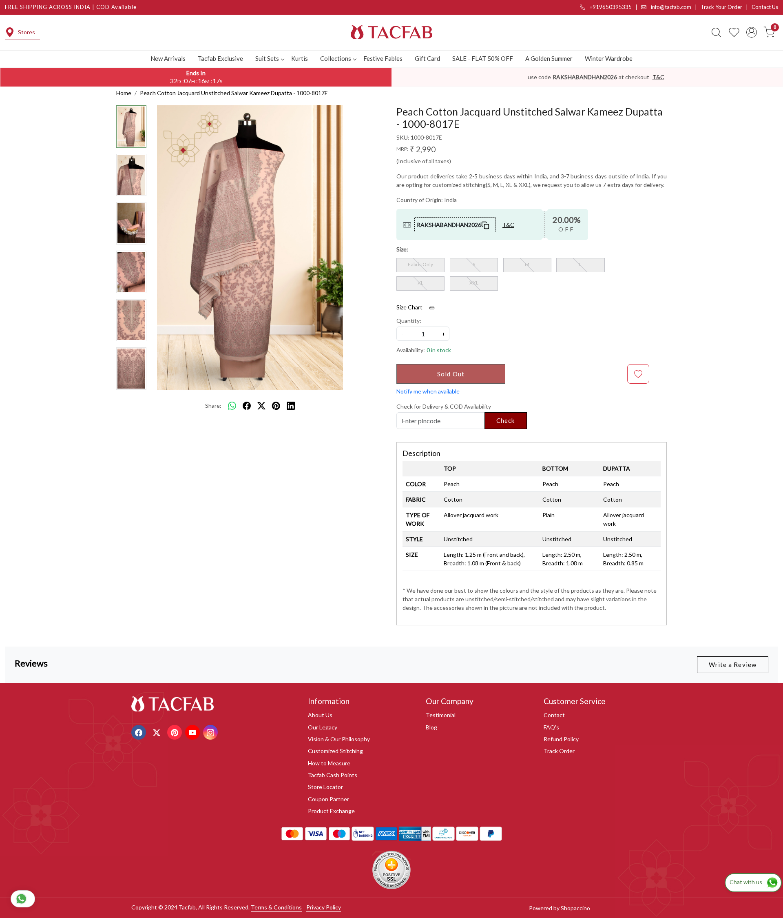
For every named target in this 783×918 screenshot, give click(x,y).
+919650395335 (610, 7)
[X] (157, 731)
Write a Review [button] (732, 664)
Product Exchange (331, 810)
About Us (320, 714)
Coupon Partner (328, 799)
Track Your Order (721, 7)
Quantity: (408, 320)
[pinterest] (276, 405)
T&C (658, 76)
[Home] (391, 32)
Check (505, 420)
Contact (554, 714)
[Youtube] (193, 731)
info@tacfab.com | (675, 7)
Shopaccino (575, 908)
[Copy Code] (486, 224)
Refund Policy (561, 739)
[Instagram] (211, 731)
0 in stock (439, 350)
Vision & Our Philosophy (339, 739)
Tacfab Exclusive (220, 58)
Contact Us (765, 7)
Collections (335, 58)
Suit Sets (267, 58)
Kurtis (299, 58)
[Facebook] (139, 731)
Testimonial (441, 714)
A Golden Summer (549, 58)
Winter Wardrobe (609, 58)
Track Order (559, 750)
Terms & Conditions (276, 907)
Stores (26, 32)
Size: (402, 249)
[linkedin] (290, 405)
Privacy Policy (323, 907)
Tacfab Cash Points (332, 774)
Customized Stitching (335, 750)
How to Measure (329, 763)
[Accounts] (751, 32)
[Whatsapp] (232, 405)
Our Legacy (322, 727)
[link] (716, 32)
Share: (213, 405)
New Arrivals (168, 58)
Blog (431, 727)
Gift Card (427, 58)
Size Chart (410, 307)
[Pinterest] (175, 731)
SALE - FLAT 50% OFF (482, 58)
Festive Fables (383, 58)
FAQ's (551, 727)
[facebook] (246, 405)
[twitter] (261, 405)
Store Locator (325, 786)
